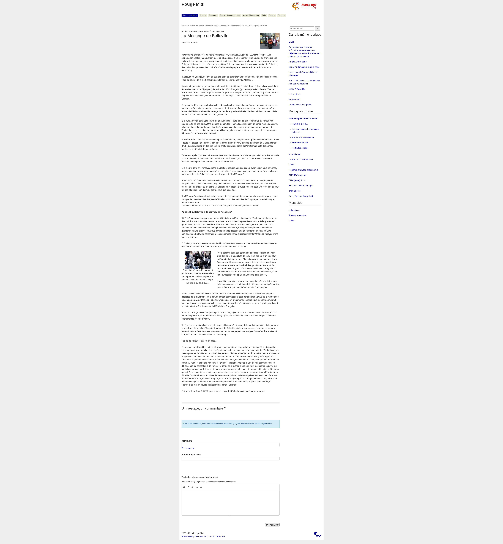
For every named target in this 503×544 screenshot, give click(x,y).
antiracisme (294, 210)
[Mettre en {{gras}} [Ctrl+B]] (184, 487)
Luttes (291, 165)
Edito (264, 15)
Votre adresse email (191, 455)
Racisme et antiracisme (303, 137)
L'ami (291, 42)
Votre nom (187, 441)
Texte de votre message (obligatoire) (200, 477)
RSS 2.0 (221, 536)
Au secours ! (294, 99)
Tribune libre (294, 191)
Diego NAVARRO (297, 89)
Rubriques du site (189, 15)
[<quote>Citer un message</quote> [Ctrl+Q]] (197, 487)
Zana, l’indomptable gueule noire (304, 67)
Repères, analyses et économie (303, 170)
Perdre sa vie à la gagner (300, 105)
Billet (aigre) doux (297, 180)
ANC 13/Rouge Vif (297, 175)
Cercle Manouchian (251, 15)
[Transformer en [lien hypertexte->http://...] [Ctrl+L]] (192, 487)
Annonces (213, 15)
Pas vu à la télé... (300, 124)
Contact (211, 536)
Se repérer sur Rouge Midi (301, 196)
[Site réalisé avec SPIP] (317, 535)
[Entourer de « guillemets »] (201, 487)
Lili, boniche (294, 94)
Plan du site (187, 536)
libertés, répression (298, 215)
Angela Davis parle (298, 62)
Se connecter (188, 448)
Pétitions (281, 15)
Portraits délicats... (300, 148)
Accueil (184, 26)
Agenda (203, 15)
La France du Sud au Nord (301, 159)
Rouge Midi (193, 4)
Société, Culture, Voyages (301, 186)
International (294, 154)
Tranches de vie (237, 26)
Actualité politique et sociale (217, 26)
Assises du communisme (230, 15)
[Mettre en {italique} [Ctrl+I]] (188, 487)
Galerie (272, 15)
